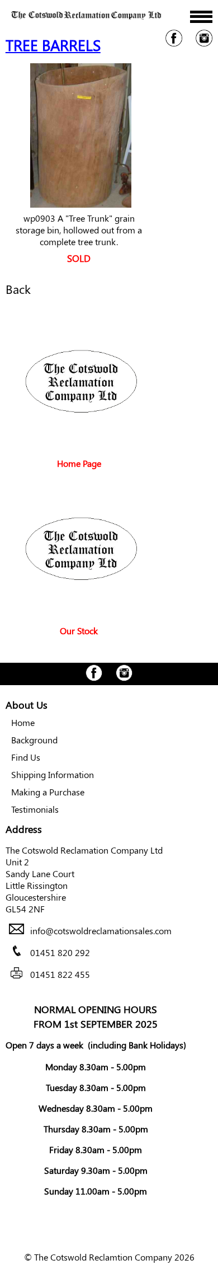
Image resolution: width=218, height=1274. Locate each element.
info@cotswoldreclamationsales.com (101, 930)
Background (34, 740)
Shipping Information (52, 774)
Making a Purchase (47, 792)
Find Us (25, 757)
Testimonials (35, 809)
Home (23, 722)
